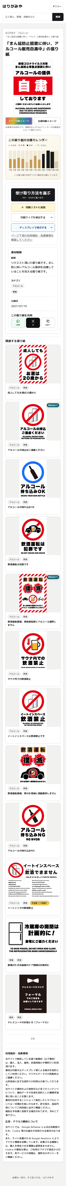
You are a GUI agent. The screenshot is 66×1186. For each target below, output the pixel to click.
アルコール (23, 32)
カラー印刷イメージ (19, 121)
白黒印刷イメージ (47, 121)
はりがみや (12, 6)
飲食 (15, 291)
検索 (58, 16)
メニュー (57, 6)
